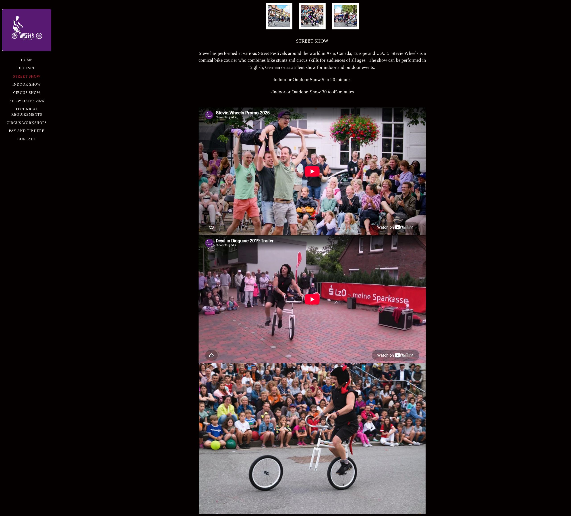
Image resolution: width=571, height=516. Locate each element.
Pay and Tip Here (26, 131)
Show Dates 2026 (27, 101)
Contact (26, 139)
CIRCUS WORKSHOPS (27, 123)
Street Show (26, 76)
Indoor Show (26, 84)
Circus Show (26, 93)
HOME (27, 60)
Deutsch (26, 68)
